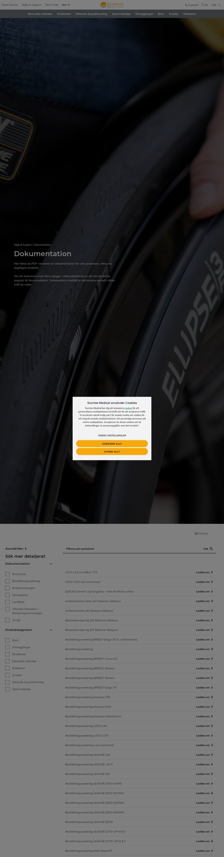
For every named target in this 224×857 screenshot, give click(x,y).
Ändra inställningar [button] (112, 435)
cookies (128, 408)
